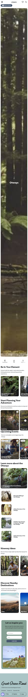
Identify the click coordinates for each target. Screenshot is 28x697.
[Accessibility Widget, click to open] (2, 694)
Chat (22, 694)
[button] (25, 386)
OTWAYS (14, 2)
